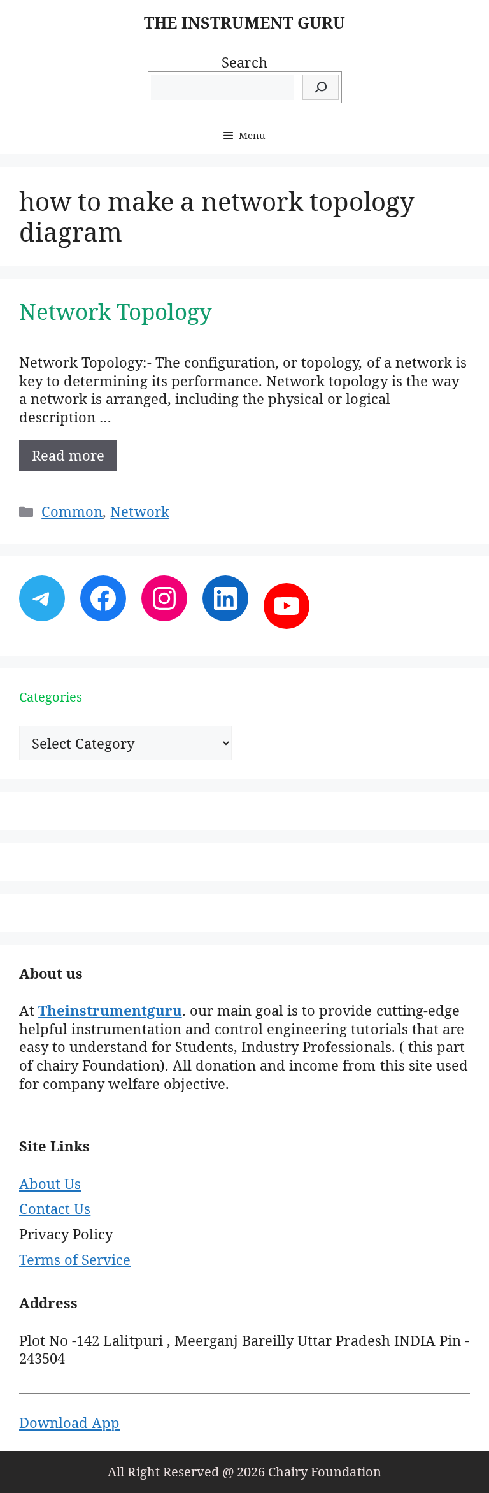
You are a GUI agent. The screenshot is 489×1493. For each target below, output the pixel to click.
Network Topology (115, 311)
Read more (68, 455)
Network (139, 511)
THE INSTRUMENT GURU (244, 22)
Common (72, 511)
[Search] (320, 88)
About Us (50, 1183)
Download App (69, 1422)
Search (244, 61)
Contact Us (54, 1208)
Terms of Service (75, 1259)
